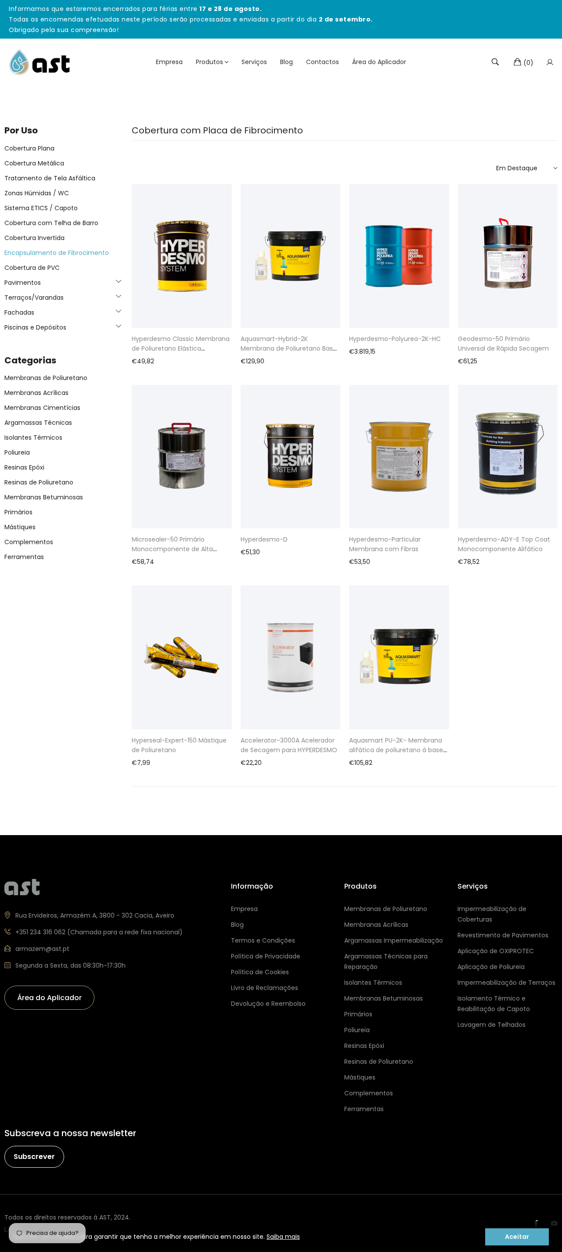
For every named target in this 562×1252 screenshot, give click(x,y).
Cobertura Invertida (34, 237)
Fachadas (19, 312)
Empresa (244, 908)
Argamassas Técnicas (38, 422)
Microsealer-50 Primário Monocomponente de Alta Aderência (172, 549)
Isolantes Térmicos (33, 437)
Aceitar (517, 1236)
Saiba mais (283, 1236)
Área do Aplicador (49, 998)
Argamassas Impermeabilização (393, 940)
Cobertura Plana (29, 147)
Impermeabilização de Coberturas (492, 914)
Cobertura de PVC (32, 267)
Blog (237, 924)
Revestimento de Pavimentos (503, 935)
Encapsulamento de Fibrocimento (56, 252)
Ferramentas (24, 556)
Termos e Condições (263, 940)
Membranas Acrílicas (36, 392)
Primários (18, 512)
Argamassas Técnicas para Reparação (386, 961)
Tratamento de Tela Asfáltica (49, 177)
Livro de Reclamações (264, 987)
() (528, 62)
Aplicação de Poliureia (491, 966)
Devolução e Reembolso (268, 1003)
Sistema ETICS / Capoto (41, 207)
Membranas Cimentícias (42, 407)
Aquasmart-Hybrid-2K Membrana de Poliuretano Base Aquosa (289, 348)
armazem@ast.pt (42, 948)
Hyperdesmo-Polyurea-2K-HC (395, 338)
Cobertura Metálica (34, 162)
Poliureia (17, 452)
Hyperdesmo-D (264, 539)
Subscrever (34, 1157)
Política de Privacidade (265, 956)
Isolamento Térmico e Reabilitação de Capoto (494, 1003)
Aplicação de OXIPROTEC (496, 951)
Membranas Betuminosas (43, 497)
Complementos (28, 542)
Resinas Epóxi (24, 467)
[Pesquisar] (495, 62)
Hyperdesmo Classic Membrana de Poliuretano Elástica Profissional (181, 348)
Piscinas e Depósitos (35, 327)
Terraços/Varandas (34, 297)
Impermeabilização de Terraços (506, 982)
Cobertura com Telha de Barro (51, 222)
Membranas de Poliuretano (45, 377)
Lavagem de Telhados (492, 1024)
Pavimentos (22, 282)
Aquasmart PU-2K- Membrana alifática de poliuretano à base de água (396, 750)
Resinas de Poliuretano (38, 482)
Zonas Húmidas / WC (36, 192)
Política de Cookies (260, 972)
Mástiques (20, 527)
